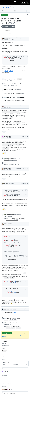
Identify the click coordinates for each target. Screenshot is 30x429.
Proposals (6, 159)
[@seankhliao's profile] (3, 309)
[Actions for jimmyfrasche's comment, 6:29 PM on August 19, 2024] (27, 137)
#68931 (6, 70)
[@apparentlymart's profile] (3, 224)
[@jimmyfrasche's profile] (3, 137)
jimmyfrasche (7, 136)
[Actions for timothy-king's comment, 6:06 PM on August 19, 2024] (27, 106)
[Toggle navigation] (2, 2)
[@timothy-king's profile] (3, 106)
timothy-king (7, 106)
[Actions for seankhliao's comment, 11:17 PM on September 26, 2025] (27, 309)
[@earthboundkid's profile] (3, 38)
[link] (8, 79)
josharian (6, 183)
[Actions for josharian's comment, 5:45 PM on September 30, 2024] (27, 184)
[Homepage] (15, 2)
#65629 (11, 70)
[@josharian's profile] (3, 183)
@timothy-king (14, 205)
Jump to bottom (5, 35)
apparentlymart (8, 223)
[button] (26, 56)
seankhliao (6, 309)
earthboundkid (7, 38)
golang (5, 7)
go (9, 7)
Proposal (22, 83)
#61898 (14, 312)
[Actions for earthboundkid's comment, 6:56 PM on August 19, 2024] (27, 168)
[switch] (4, 132)
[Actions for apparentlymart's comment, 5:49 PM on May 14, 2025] (27, 224)
